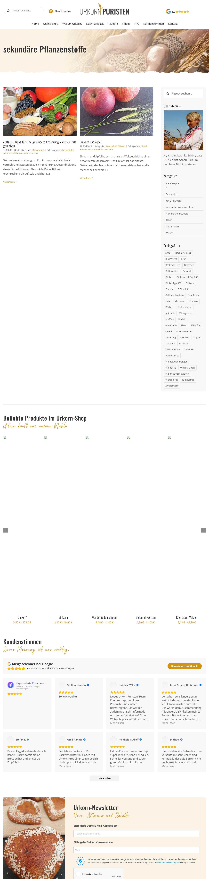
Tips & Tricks (172, 226)
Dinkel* (22, 617)
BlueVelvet (171, 258)
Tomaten (170, 343)
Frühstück (182, 289)
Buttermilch (171, 271)
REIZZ (169, 220)
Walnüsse (170, 367)
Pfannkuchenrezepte (177, 213)
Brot (183, 258)
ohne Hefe (171, 325)
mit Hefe (170, 313)
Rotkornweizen (184, 331)
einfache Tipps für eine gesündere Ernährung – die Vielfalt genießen (39, 143)
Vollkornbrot (172, 355)
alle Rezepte (172, 183)
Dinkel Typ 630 (173, 283)
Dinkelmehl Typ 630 (187, 277)
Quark (168, 331)
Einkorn (83, 149)
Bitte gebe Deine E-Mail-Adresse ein (95, 825)
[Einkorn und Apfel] (116, 111)
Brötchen (189, 265)
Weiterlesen (9, 181)
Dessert (187, 271)
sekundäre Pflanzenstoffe (15, 153)
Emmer (169, 289)
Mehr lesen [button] (117, 723)
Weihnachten (187, 367)
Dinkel (168, 277)
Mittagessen (185, 313)
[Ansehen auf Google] (62, 685)
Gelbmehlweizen (174, 295)
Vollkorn (189, 349)
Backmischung (183, 252)
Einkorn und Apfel (91, 141)
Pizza (183, 325)
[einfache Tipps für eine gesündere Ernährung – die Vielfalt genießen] (40, 111)
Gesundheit (38, 149)
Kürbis (169, 307)
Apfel (144, 146)
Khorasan (180, 301)
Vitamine (33, 153)
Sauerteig (170, 337)
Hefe (167, 301)
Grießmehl (194, 295)
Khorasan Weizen (186, 617)
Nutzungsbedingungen (168, 863)
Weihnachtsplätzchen (177, 373)
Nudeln (182, 319)
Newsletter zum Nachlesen (180, 207)
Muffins (169, 319)
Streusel (184, 337)
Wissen (121, 146)
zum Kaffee (188, 379)
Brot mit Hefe (172, 265)
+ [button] (166, 187)
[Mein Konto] (198, 11)
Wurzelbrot (171, 379)
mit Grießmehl (173, 200)
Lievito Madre (184, 307)
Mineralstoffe (67, 149)
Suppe (196, 337)
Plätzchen (196, 325)
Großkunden (63, 11)
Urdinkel (184, 343)
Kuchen (193, 301)
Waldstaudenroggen (176, 361)
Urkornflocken (173, 349)
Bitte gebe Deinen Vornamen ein (93, 842)
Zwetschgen (171, 385)
